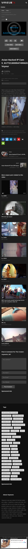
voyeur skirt (14, 476)
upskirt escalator (17, 461)
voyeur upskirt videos (16, 479)
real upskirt (14, 449)
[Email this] (3, 143)
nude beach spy (10, 440)
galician (22, 430)
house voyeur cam (12, 132)
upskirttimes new (6, 473)
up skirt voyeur (15, 473)
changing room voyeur (17, 421)
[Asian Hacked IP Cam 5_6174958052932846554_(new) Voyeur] (14, 154)
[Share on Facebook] (3, 139)
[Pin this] (18, 139)
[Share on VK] (22, 139)
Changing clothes (6, 421)
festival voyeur (5, 430)
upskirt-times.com (13, 458)
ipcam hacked (19, 132)
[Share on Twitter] (7, 139)
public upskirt (5, 446)
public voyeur (14, 446)
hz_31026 (4, 237)
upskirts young (5, 470)
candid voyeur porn (18, 418)
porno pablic (16, 443)
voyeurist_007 (6, 354)
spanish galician (5, 455)
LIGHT (3, 19)
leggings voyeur (16, 436)
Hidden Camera (7, 78)
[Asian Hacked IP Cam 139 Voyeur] (14, 165)
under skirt (4, 458)
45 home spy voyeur (7, 216)
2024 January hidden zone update (9, 412)
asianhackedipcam (15, 130)
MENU (3, 7)
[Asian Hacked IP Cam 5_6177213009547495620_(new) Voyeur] (14, 187)
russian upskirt (5, 452)
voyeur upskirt (5, 479)
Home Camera (15, 78)
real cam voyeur (9, 134)
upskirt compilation (6, 461)
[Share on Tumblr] (14, 139)
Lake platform (5, 343)
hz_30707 (4, 279)
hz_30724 (4, 258)
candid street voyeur (7, 418)
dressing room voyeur (7, 427)
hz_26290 (4, 195)
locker (3, 440)
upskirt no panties (17, 464)
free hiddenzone (14, 430)
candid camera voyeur (18, 415)
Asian (3, 78)
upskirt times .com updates (17, 470)
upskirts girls (16, 467)
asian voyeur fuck (7, 130)
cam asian (22, 130)
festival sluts (17, 427)
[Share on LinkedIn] (10, 139)
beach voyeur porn (6, 415)
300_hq (3, 322)
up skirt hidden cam (6, 464)
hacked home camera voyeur (8, 433)
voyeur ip (15, 134)
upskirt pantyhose (6, 467)
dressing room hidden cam (18, 424)
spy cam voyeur (15, 455)
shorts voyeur (14, 452)
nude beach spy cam (7, 443)
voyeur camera (5, 476)
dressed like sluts (6, 424)
